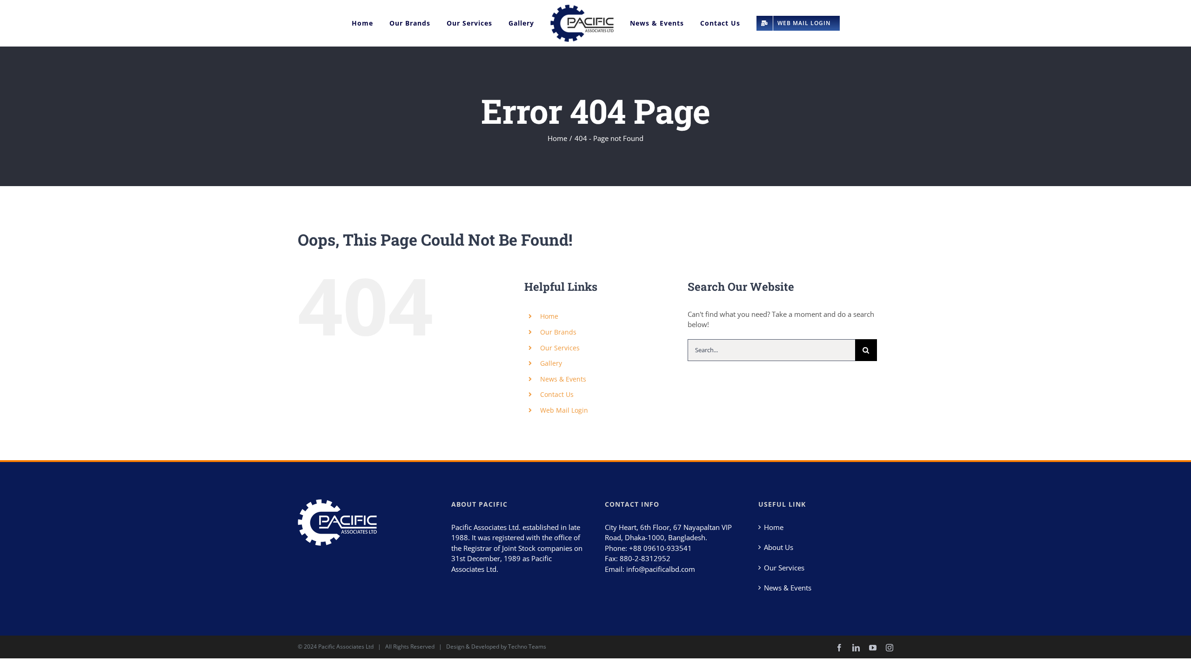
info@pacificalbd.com (660, 569)
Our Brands (558, 332)
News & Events (563, 379)
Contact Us (557, 394)
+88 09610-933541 (660, 548)
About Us (778, 547)
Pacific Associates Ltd (346, 646)
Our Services (560, 347)
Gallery (551, 363)
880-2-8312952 (645, 558)
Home (549, 316)
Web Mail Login (564, 410)
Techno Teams (527, 646)
